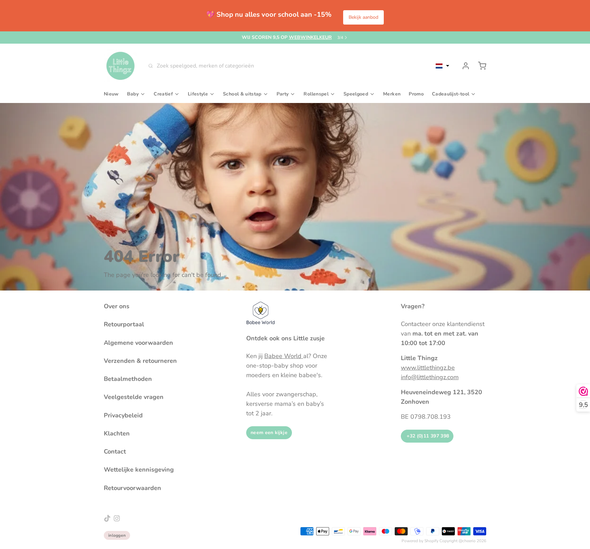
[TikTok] (107, 518)
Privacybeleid (123, 415)
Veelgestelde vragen (134, 397)
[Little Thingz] (120, 66)
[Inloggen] (463, 66)
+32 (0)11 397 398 (427, 436)
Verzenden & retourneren (140, 361)
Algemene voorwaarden (138, 343)
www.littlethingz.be (428, 367)
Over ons (116, 306)
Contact (115, 451)
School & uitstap (242, 94)
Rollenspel (316, 94)
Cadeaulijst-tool (450, 94)
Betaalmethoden (128, 379)
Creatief (163, 94)
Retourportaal (124, 324)
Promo (416, 94)
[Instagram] (116, 518)
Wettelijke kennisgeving (139, 469)
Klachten (117, 433)
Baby (133, 94)
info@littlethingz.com (430, 377)
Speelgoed (355, 94)
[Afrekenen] (479, 66)
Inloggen (117, 535)
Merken (392, 94)
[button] (442, 66)
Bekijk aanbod (363, 17)
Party (283, 94)
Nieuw (111, 94)
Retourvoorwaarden (132, 488)
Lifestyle (198, 94)
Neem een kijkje (269, 432)
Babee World (283, 356)
